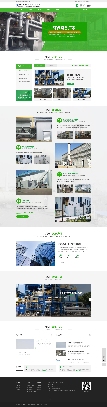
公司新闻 (39, 385)
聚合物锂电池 (53, 399)
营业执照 (18, 387)
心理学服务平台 (44, 399)
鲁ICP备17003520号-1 (24, 404)
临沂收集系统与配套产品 (24, 81)
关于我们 (30, 9)
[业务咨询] (104, 349)
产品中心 (39, 9)
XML (81, 1)
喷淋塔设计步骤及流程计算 (68, 367)
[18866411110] (104, 353)
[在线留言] (104, 360)
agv (29, 399)
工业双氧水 (58, 399)
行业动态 (39, 387)
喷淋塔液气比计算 (32, 367)
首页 (21, 9)
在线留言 (66, 9)
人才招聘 (76, 9)
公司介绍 (18, 385)
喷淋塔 (36, 399)
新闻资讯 (57, 9)
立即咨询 (22, 216)
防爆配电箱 (22, 399)
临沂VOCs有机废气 (23, 70)
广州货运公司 (26, 399)
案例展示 (48, 9)
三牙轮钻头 (33, 399)
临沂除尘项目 (22, 74)
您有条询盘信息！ (87, 1)
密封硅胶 (39, 399)
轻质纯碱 (17, 399)
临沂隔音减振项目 (23, 78)
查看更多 (63, 262)
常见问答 (39, 389)
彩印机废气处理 (62, 399)
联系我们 (85, 9)
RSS (79, 1)
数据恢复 (48, 399)
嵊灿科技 (45, 404)
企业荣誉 (18, 389)
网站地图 (75, 1)
